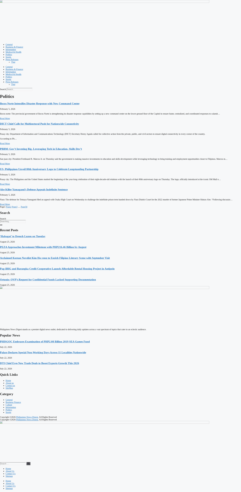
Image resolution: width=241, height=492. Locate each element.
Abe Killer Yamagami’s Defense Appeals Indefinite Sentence (34, 189)
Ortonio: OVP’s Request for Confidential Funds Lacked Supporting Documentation (48, 279)
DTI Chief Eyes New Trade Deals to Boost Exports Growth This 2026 (39, 363)
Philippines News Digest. (27, 417)
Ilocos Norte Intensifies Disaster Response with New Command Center (39, 103)
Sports (8, 57)
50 (24, 207)
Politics (9, 54)
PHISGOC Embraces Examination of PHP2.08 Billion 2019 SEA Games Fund (45, 341)
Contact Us (10, 473)
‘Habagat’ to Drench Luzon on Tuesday (22, 236)
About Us (10, 471)
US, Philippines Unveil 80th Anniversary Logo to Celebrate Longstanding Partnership (49, 169)
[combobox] (13, 221)
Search (3, 89)
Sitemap (9, 476)
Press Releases (12, 59)
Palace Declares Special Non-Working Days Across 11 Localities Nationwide (43, 352)
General (9, 44)
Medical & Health (13, 52)
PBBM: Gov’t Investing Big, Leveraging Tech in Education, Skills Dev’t (41, 148)
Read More (5, 118)
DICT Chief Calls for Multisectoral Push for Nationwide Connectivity (39, 123)
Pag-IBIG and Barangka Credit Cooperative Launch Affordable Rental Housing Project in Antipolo (57, 268)
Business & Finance (14, 47)
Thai (13, 62)
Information (11, 49)
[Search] (1, 224)
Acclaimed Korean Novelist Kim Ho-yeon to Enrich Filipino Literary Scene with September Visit (55, 257)
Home (8, 468)
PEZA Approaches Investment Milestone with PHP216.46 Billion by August (43, 247)
